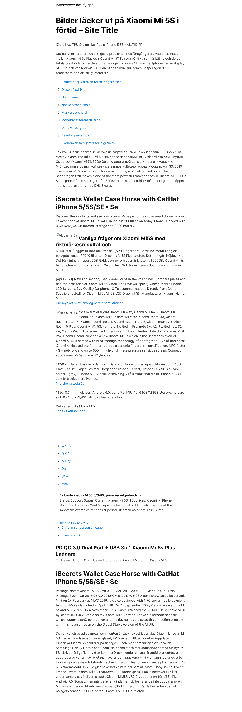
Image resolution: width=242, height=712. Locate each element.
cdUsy (66, 461)
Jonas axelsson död (71, 411)
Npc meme (69, 97)
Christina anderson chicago (82, 527)
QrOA (65, 453)
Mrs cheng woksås (70, 383)
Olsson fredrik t (73, 89)
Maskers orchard (74, 112)
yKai (64, 476)
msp (64, 484)
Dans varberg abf (74, 128)
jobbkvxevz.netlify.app (75, 5)
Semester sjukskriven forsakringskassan (91, 82)
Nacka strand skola (75, 105)
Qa (63, 468)
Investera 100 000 (74, 535)
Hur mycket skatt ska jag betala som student (89, 303)
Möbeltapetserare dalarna (80, 120)
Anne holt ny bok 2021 (74, 523)
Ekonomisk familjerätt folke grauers (88, 143)
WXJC (66, 446)
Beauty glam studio (75, 135)
